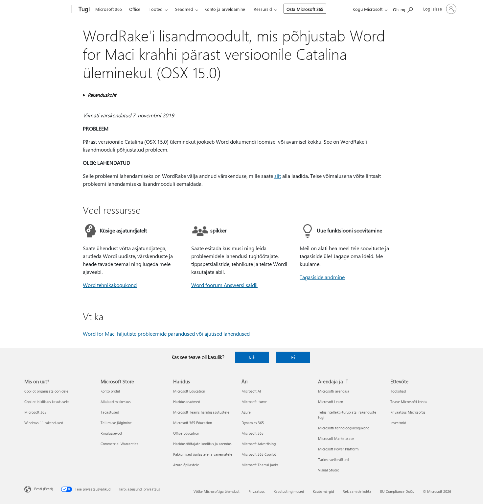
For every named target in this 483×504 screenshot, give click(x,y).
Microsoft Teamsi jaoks (260, 464)
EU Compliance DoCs (397, 491)
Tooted (156, 9)
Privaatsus (256, 491)
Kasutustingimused (289, 491)
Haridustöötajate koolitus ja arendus (202, 443)
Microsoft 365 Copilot (259, 454)
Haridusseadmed (186, 401)
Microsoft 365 (108, 9)
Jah (252, 357)
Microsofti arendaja (333, 391)
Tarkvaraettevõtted (333, 459)
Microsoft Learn (330, 401)
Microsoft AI (251, 391)
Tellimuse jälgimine (116, 422)
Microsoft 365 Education (192, 422)
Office (134, 9)
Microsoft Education (189, 391)
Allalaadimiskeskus (116, 401)
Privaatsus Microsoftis (408, 412)
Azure (246, 412)
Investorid (398, 422)
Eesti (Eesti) (43, 488)
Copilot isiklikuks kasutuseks (46, 401)
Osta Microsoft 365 (305, 9)
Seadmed (184, 9)
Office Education (186, 433)
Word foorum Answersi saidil (224, 284)
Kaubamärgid (323, 491)
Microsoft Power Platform (338, 448)
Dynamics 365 (253, 422)
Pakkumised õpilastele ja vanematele (202, 454)
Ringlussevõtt (111, 433)
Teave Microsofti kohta (408, 401)
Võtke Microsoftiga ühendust (217, 491)
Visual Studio (328, 470)
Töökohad (398, 391)
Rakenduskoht (102, 95)
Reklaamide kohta (357, 491)
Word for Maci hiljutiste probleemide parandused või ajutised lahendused (166, 333)
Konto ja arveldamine (224, 9)
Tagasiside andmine (322, 277)
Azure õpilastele (186, 464)
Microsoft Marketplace (336, 438)
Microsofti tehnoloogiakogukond (343, 427)
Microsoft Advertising (259, 443)
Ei (293, 357)
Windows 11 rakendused (43, 422)
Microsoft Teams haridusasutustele (201, 412)
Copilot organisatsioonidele (46, 391)
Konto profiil (110, 391)
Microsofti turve (254, 401)
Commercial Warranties (119, 443)
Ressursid (263, 9)
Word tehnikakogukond (110, 284)
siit (277, 175)
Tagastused (110, 412)
